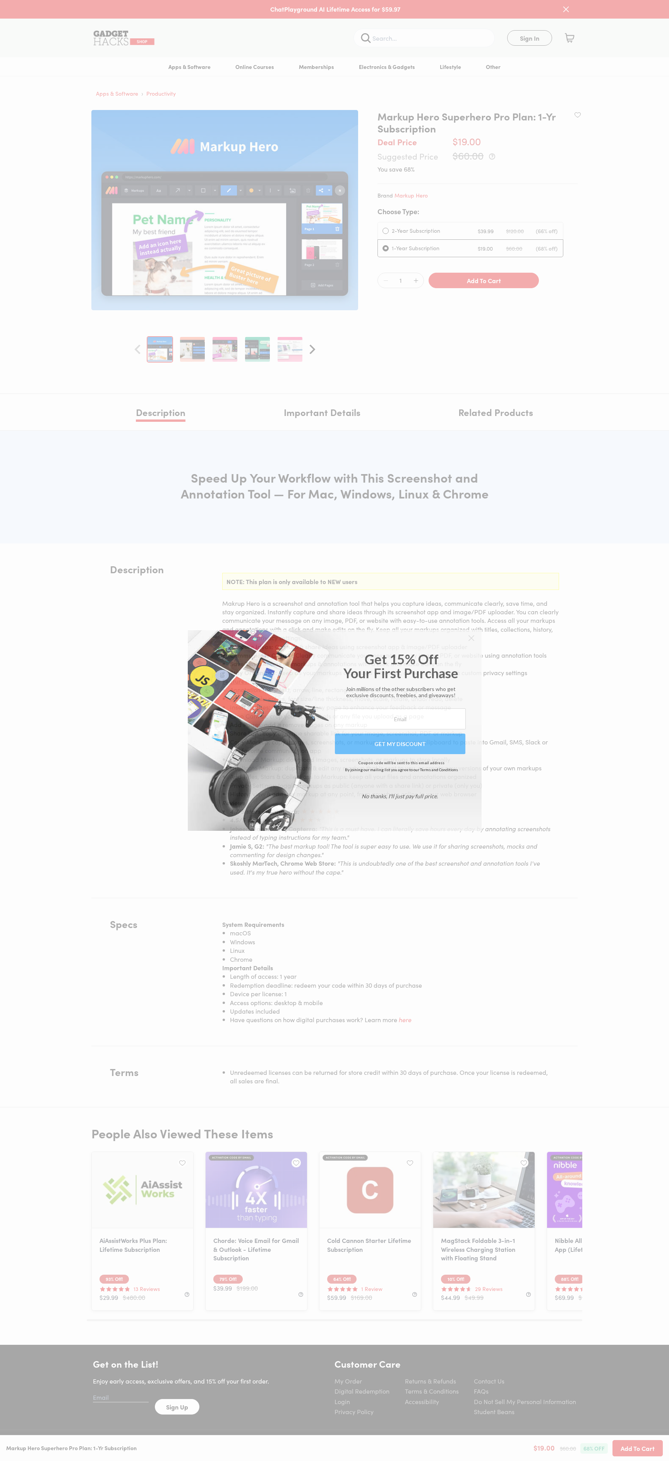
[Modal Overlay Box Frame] (334, 730)
